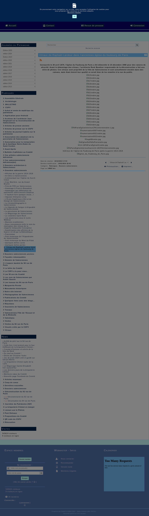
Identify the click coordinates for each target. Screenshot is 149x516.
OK (74, 16)
